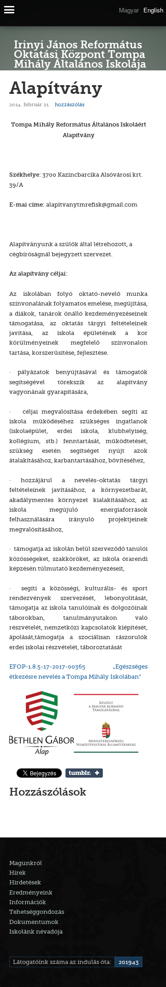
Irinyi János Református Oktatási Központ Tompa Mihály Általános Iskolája (80, 55)
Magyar (129, 10)
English (153, 10)
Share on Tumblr (84, 773)
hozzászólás (68, 105)
